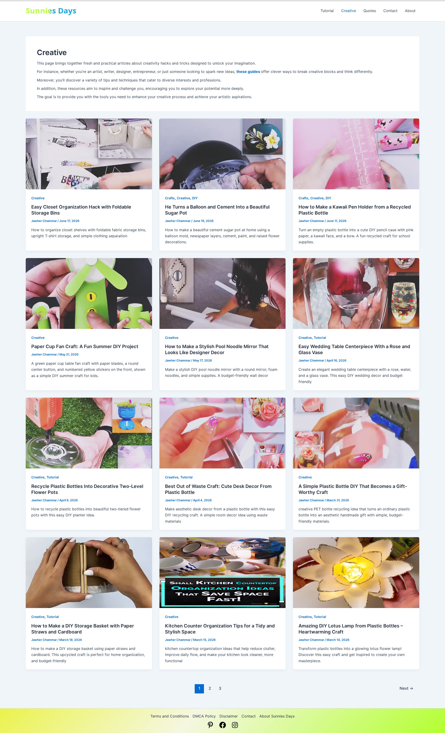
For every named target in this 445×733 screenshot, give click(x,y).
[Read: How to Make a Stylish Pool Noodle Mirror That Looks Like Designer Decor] (222, 293)
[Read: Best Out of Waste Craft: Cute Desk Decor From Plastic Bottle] (222, 432)
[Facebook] (222, 725)
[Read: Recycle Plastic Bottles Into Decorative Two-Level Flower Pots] (89, 432)
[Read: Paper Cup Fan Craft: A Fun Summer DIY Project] (89, 293)
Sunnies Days (51, 10)
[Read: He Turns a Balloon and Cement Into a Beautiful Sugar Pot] (222, 153)
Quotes (369, 10)
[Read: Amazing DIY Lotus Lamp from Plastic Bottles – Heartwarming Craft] (356, 572)
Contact (390, 10)
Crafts (170, 198)
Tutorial (327, 10)
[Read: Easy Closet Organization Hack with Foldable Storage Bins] (89, 153)
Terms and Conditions (169, 716)
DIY (195, 198)
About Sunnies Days (277, 716)
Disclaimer (228, 716)
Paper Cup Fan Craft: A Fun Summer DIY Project (84, 346)
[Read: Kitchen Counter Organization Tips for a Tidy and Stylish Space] (222, 572)
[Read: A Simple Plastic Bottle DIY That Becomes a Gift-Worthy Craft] (356, 432)
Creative (348, 10)
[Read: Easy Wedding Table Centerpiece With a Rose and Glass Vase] (356, 293)
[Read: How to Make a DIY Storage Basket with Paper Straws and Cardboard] (89, 572)
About (410, 10)
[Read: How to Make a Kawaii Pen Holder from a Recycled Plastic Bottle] (356, 153)
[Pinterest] (210, 725)
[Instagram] (235, 725)
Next (406, 688)
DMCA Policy (204, 716)
